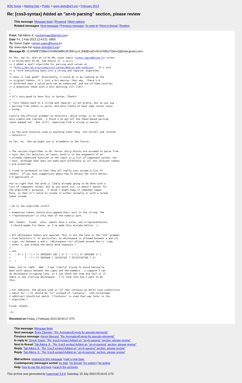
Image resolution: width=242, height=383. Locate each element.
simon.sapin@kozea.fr (47, 43)
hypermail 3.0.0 (56, 373)
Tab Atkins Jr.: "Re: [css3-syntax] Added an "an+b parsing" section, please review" (85, 344)
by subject (90, 363)
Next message (49, 25)
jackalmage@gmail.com (51, 35)
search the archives (65, 367)
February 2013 (90, 6)
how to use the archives (36, 367)
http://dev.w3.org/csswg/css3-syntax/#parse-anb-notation (54, 67)
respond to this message (47, 359)
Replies (125, 25)
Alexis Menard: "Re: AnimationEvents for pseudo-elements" (77, 336)
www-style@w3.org (65, 6)
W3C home (14, 6)
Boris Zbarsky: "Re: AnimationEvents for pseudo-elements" (71, 332)
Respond (60, 21)
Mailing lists (31, 6)
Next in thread (109, 25)
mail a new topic (74, 359)
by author (104, 363)
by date (63, 363)
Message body (43, 21)
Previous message (72, 25)
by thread (76, 363)
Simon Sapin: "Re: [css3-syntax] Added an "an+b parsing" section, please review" (80, 340)
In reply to (92, 25)
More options (76, 21)
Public (46, 6)
